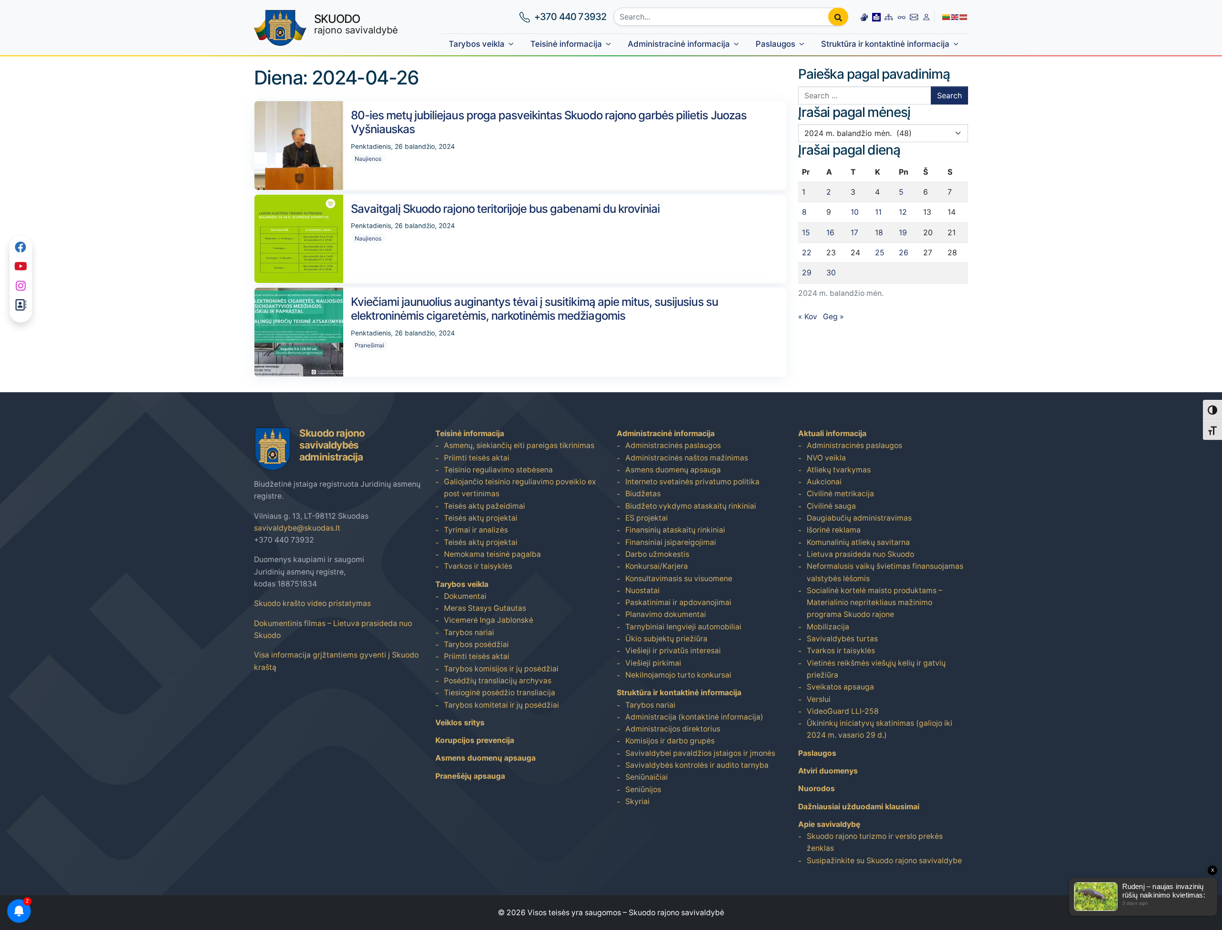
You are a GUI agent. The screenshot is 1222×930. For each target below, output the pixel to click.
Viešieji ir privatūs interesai (673, 650)
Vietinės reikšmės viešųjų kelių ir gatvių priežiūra (876, 668)
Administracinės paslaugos (673, 445)
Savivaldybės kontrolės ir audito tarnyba (697, 765)
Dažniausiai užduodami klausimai (858, 806)
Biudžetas (643, 493)
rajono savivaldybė (356, 24)
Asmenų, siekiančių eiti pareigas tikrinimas (519, 445)
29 (806, 272)
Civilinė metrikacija (840, 493)
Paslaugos (775, 44)
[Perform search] (838, 17)
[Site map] (889, 16)
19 (903, 232)
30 (831, 272)
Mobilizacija (828, 626)
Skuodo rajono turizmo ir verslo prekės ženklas (875, 842)
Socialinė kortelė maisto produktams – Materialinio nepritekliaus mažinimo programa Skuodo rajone (874, 602)
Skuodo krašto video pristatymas (312, 603)
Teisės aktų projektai (480, 517)
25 (880, 252)
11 (878, 212)
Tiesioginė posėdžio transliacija (499, 692)
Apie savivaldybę (829, 824)
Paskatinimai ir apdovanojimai (678, 602)
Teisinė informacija (566, 44)
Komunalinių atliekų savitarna (858, 542)
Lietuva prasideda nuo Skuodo (860, 554)
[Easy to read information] (876, 16)
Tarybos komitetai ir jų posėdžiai (501, 705)
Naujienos (368, 158)
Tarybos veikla (477, 44)
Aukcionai (824, 481)
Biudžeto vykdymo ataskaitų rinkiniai (690, 506)
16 (830, 232)
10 (855, 212)
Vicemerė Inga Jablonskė (488, 620)
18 (879, 232)
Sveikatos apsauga (840, 686)
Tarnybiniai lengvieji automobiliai (683, 626)
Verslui (819, 699)
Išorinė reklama (834, 529)
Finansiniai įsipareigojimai (670, 542)
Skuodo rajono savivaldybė (676, 912)
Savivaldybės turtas (842, 638)
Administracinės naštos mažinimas (686, 457)
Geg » (833, 316)
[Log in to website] (926, 16)
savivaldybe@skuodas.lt (297, 528)
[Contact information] (914, 16)
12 (903, 212)
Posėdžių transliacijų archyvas (497, 680)
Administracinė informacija (679, 44)
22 (806, 252)
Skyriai (637, 801)
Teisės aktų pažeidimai (484, 506)
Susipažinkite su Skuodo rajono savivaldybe (884, 860)
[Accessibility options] (901, 16)
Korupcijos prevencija (474, 740)
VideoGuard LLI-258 (843, 711)
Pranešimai (369, 345)
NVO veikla (826, 457)
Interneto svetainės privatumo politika (692, 481)
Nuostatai (642, 590)
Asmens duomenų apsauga (485, 758)
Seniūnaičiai (646, 777)
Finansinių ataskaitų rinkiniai (675, 529)
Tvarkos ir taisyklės (478, 566)
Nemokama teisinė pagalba (492, 554)
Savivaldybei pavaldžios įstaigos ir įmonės (700, 753)
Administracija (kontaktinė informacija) (694, 716)
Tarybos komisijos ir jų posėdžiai (501, 668)
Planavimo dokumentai (665, 614)
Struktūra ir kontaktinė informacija (885, 44)
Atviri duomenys (828, 770)
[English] (955, 16)
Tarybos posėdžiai (476, 644)
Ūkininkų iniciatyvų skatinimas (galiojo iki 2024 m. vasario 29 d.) (879, 729)
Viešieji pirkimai (653, 663)
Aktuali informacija (832, 433)
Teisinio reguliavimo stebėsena (498, 469)
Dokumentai (465, 596)
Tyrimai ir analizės (476, 529)
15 (806, 232)
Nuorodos (816, 788)
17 (854, 232)
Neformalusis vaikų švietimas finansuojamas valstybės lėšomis (885, 572)
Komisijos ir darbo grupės (670, 740)
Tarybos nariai (469, 632)
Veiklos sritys (460, 722)
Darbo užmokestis (657, 554)
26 (903, 252)
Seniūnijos (643, 789)
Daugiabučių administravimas (859, 517)
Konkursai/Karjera (656, 566)
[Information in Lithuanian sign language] (864, 16)
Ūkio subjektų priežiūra (666, 638)
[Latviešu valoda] (963, 16)
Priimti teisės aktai (476, 457)
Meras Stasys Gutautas (485, 608)
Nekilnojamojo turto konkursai (678, 674)
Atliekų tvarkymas (839, 469)
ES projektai (646, 517)
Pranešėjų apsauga (470, 776)
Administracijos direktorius (672, 728)
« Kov (807, 316)
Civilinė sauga (831, 506)
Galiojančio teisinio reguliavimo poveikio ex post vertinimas (520, 487)
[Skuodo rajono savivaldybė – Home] (280, 28)
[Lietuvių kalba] (946, 16)
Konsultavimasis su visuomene (678, 578)
